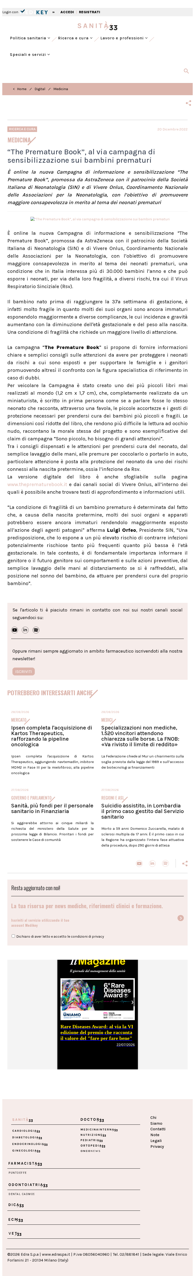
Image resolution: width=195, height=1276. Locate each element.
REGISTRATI (89, 12)
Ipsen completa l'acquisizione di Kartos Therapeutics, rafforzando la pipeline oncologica (51, 736)
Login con (10, 12)
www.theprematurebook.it (37, 484)
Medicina (60, 89)
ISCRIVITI (23, 671)
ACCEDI (67, 12)
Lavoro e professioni (122, 38)
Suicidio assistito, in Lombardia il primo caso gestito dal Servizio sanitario (142, 811)
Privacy (157, 1146)
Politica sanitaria (28, 38)
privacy (98, 936)
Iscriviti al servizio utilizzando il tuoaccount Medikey (40, 922)
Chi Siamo (156, 1120)
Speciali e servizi (28, 54)
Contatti (157, 1128)
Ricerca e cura (74, 38)
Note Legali (156, 1137)
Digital (40, 89)
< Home (19, 89)
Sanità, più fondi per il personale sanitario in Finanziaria (52, 808)
